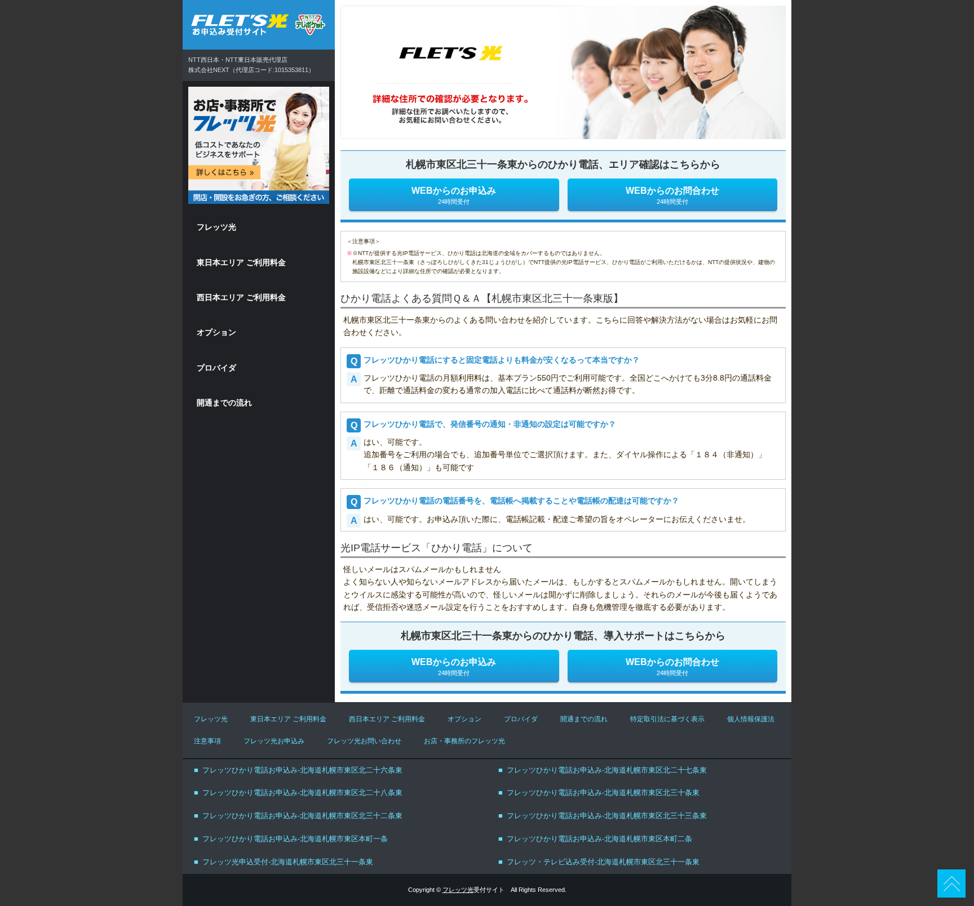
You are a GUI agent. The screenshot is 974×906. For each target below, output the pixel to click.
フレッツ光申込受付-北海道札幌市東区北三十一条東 (287, 862)
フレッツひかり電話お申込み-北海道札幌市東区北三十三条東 (607, 815)
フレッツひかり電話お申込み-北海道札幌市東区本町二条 (599, 838)
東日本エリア (241, 262)
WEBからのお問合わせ (672, 195)
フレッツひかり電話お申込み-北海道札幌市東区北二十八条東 (302, 792)
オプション (216, 332)
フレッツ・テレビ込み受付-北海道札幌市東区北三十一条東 (603, 862)
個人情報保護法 (750, 719)
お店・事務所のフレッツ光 (464, 741)
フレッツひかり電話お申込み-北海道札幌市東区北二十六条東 (302, 770)
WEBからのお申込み (453, 195)
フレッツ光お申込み (274, 741)
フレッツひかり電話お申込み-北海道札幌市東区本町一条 (295, 838)
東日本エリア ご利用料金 (288, 719)
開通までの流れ (224, 402)
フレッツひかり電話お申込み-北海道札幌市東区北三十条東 (603, 792)
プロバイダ (216, 367)
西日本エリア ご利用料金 (387, 719)
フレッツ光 (216, 226)
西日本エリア (241, 297)
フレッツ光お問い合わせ (364, 741)
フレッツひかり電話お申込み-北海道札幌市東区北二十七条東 (607, 770)
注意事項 (207, 741)
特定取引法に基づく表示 (667, 719)
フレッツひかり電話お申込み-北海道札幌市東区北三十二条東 (302, 815)
